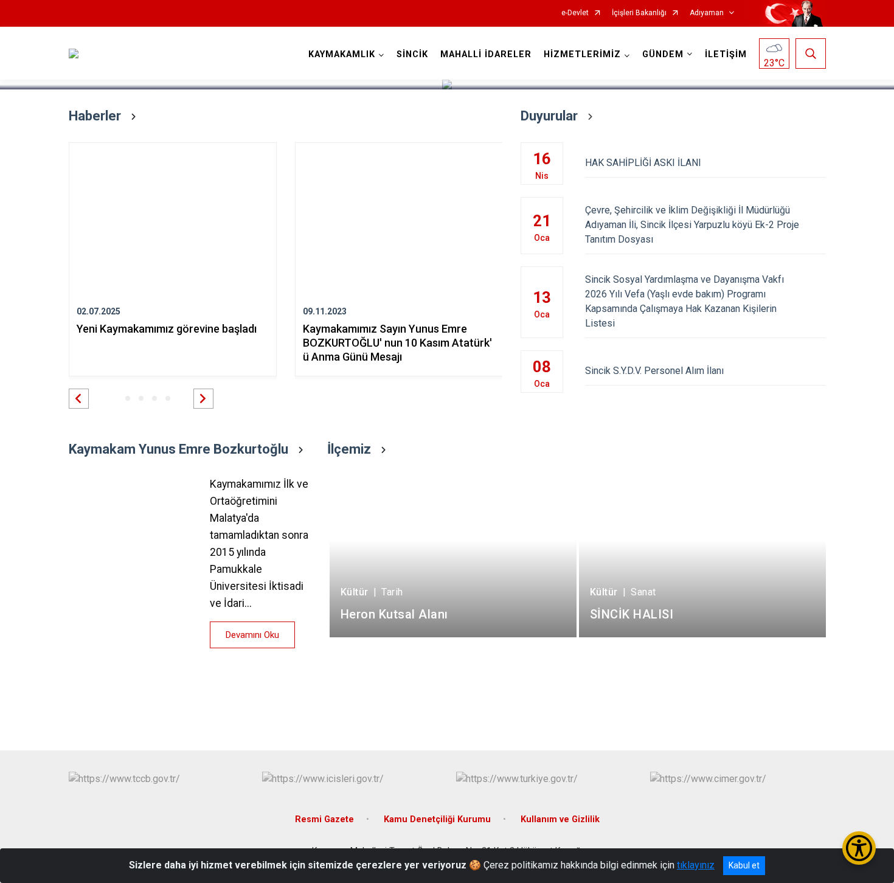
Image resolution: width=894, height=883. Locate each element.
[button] (79, 399)
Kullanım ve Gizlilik (560, 819)
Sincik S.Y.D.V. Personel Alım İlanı (654, 370)
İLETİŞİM (726, 54)
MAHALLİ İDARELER (486, 54)
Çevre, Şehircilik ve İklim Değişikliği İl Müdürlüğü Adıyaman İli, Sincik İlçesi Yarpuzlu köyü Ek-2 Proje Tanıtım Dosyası (692, 224)
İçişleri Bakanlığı (639, 13)
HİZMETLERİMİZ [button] (582, 54)
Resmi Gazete (324, 819)
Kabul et (744, 865)
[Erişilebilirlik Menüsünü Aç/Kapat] (859, 848)
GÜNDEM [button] (663, 54)
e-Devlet (575, 13)
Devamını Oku (252, 634)
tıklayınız (696, 865)
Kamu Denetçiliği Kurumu (437, 819)
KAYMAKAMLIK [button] (341, 54)
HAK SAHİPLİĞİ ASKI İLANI (643, 162)
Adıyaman (707, 13)
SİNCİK (412, 54)
